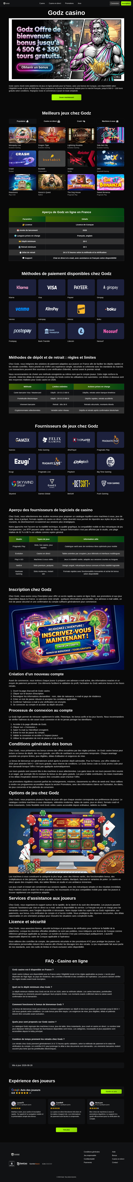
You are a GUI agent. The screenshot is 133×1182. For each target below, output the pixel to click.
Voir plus (66, 1130)
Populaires (21, 121)
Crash (79, 121)
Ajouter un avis (111, 1091)
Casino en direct (50, 121)
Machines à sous (108, 121)
